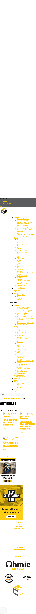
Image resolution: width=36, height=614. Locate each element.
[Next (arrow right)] (2, 613)
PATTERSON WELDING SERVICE (25, 273)
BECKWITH (20, 247)
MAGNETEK (20, 269)
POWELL (19, 274)
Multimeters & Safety (22, 225)
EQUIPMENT (20, 522)
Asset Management (19, 287)
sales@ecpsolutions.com (19, 549)
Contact (16, 293)
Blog (18, 296)
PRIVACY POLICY (20, 536)
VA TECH (19, 282)
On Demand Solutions (19, 288)
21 (11, 456)
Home (1, 399)
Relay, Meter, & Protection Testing (26, 228)
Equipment (16, 217)
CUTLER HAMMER (22, 252)
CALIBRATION (19, 530)
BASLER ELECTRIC (22, 244)
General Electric (21, 268)
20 (9, 456)
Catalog (5, 202)
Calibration (17, 290)
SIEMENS (19, 279)
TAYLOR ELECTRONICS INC (24, 280)
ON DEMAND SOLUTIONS (20, 526)
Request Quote (7, 203)
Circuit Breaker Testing (23, 219)
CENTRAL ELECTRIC (22, 250)
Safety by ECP (21, 295)
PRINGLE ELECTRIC (22, 276)
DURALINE (20, 254)
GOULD (19, 263)
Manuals (16, 238)
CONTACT (19, 532)
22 (13, 456)
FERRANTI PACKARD (22, 261)
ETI (18, 257)
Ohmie (15, 292)
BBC (18, 246)
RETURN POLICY (19, 534)
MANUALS (19, 524)
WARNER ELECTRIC (22, 284)
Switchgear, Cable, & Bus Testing (25, 235)
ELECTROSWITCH (21, 258)
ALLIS (18, 241)
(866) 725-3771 (19, 547)
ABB (18, 239)
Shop (5, 399)
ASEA (18, 242)
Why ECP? (19, 299)
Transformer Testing (22, 227)
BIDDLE (19, 249)
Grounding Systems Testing (24, 222)
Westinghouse (21, 285)
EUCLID (19, 260)
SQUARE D (20, 277)
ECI (18, 255)
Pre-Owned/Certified (22, 236)
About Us (19, 298)
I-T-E (18, 266)
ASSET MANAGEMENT (19, 528)
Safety (18, 233)
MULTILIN (19, 271)
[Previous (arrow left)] (0, 613)
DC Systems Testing (22, 220)
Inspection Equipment (23, 223)
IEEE (18, 265)
